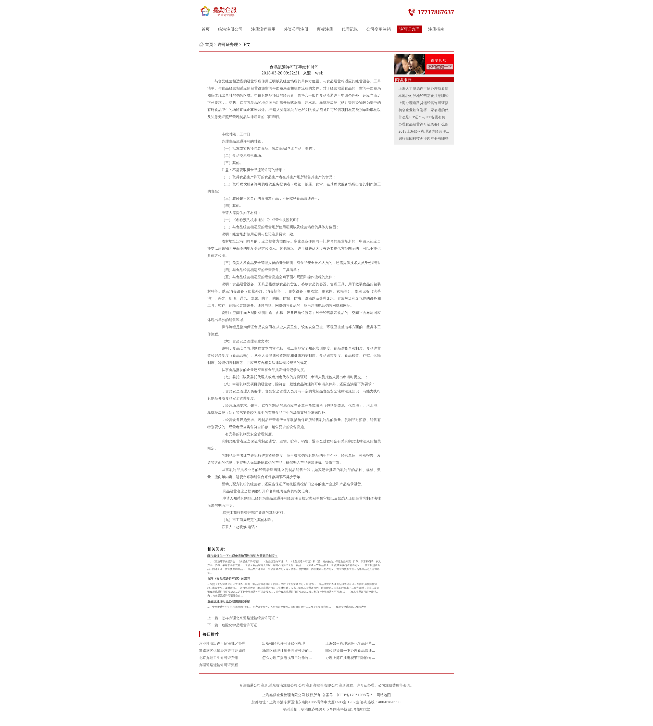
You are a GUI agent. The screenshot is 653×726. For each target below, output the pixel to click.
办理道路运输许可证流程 (218, 664)
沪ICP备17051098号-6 (354, 694)
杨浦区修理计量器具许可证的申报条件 (292, 650)
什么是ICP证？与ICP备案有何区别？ (427, 116)
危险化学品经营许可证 (239, 624)
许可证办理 (409, 29)
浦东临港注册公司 (283, 685)
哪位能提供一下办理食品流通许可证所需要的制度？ (366, 650)
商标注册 (325, 29)
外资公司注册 (296, 29)
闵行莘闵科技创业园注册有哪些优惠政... (430, 138)
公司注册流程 (309, 685)
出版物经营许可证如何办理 (283, 643)
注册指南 (436, 29)
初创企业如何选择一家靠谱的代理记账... (430, 109)
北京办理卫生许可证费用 (218, 657)
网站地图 (383, 694)
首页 (206, 29)
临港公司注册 (257, 685)
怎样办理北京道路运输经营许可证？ (250, 617)
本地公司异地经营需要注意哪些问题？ (428, 95)
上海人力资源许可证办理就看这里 (425, 88)
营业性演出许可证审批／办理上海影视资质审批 (236, 643)
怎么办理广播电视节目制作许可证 (289, 657)
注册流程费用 (263, 29)
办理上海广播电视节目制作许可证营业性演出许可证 (366, 657)
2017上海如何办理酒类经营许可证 (425, 131)
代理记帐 (350, 29)
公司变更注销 (378, 29)
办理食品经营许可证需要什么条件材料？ (430, 124)
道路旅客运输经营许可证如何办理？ (227, 650)
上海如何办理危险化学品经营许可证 (354, 643)
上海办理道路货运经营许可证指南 (425, 102)
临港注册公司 (230, 29)
